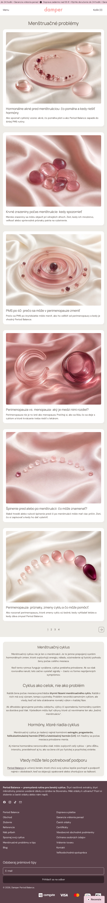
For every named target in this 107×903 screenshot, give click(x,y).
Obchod (7, 817)
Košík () (98, 10)
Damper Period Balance (22, 887)
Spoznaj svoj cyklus (14, 837)
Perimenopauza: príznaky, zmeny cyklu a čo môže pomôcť (47, 607)
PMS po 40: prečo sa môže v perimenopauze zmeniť (43, 310)
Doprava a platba (65, 812)
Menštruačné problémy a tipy (19, 842)
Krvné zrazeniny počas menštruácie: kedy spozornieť (44, 212)
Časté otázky (63, 822)
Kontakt (60, 847)
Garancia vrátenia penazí (70, 817)
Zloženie (7, 822)
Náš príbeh (9, 832)
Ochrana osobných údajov (70, 837)
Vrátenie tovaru (65, 842)
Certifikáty (62, 827)
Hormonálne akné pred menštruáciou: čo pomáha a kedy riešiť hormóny (50, 111)
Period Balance (15, 767)
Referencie (9, 827)
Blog (5, 847)
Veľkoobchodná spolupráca (71, 852)
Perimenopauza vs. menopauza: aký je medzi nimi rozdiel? (47, 409)
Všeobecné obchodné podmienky (75, 832)
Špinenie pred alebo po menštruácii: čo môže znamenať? (46, 508)
